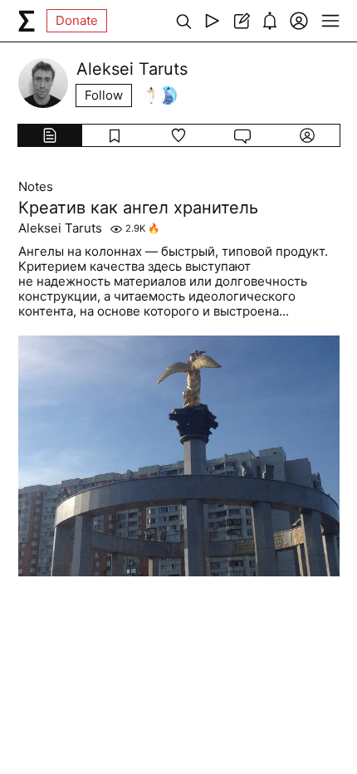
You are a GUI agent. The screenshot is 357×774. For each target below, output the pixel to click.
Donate (77, 20)
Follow (104, 95)
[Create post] (241, 21)
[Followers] (161, 95)
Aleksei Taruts (60, 228)
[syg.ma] (26, 21)
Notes (35, 186)
